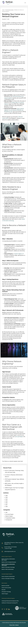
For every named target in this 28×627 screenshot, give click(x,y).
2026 (6, 495)
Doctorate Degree (9, 514)
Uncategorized (8, 519)
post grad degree (19, 436)
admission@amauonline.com (10, 551)
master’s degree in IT (19, 253)
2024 (6, 499)
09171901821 (8, 546)
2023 (6, 501)
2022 (6, 502)
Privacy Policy (12, 625)
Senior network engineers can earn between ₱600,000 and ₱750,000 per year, (14, 110)
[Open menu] (25, 3)
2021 (6, 504)
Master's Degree (9, 516)
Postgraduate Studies (10, 518)
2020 (6, 506)
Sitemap (17, 625)
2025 (6, 497)
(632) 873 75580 (8, 548)
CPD (6, 512)
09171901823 (14, 546)
